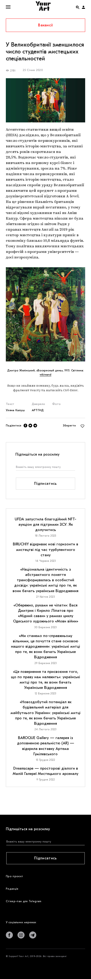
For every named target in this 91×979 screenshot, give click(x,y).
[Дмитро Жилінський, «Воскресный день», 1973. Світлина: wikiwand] (45, 314)
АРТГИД (38, 410)
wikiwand (45, 374)
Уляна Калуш (15, 410)
